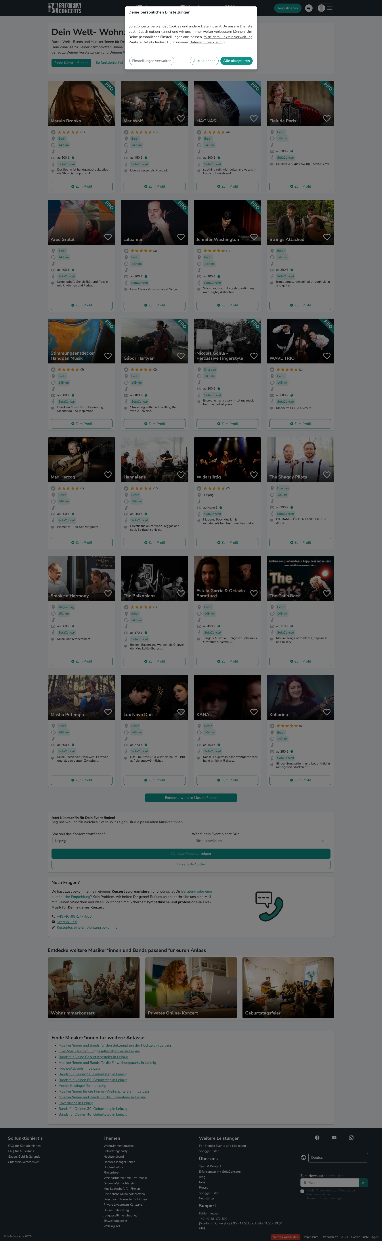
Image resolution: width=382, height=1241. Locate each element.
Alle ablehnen (204, 60)
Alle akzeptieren (236, 60)
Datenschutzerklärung (207, 42)
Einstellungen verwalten (151, 60)
